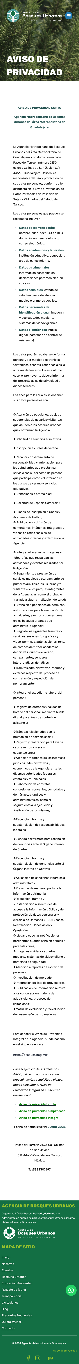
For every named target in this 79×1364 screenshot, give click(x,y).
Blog (5, 1309)
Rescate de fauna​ (14, 1289)
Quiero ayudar (11, 1322)
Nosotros (8, 1264)
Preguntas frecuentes (17, 1315)
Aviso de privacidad (65, 1350)
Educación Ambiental (16, 1283)
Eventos (7, 1270)
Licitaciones (10, 1302)
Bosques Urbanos (14, 1277)
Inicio (5, 1257)
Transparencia (11, 1296)
